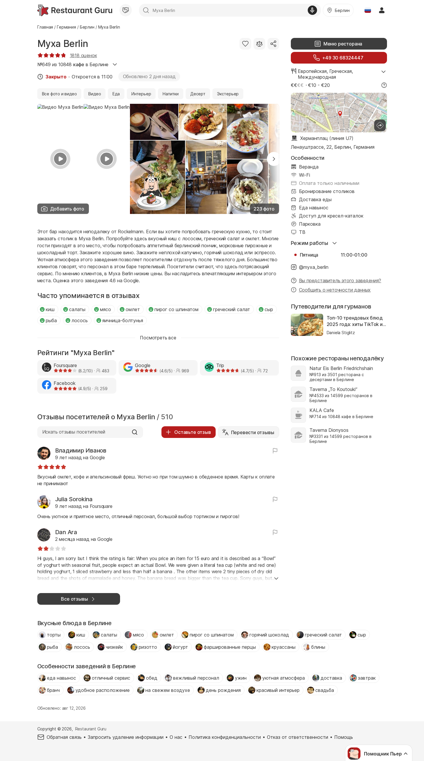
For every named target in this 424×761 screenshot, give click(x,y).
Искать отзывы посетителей (73, 432)
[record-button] (312, 10)
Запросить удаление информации (125, 737)
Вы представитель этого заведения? (340, 280)
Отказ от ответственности (297, 737)
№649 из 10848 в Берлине (73, 64)
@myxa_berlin (313, 267)
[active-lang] (368, 10)
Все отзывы (74, 599)
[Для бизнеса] (125, 10)
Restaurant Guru (90, 728)
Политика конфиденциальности (225, 737)
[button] (274, 159)
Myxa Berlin (62, 43)
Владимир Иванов (80, 450)
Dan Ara (66, 532)
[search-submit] (145, 10)
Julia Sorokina (74, 499)
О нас (176, 737)
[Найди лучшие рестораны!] (74, 10)
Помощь (343, 737)
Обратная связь (64, 737)
